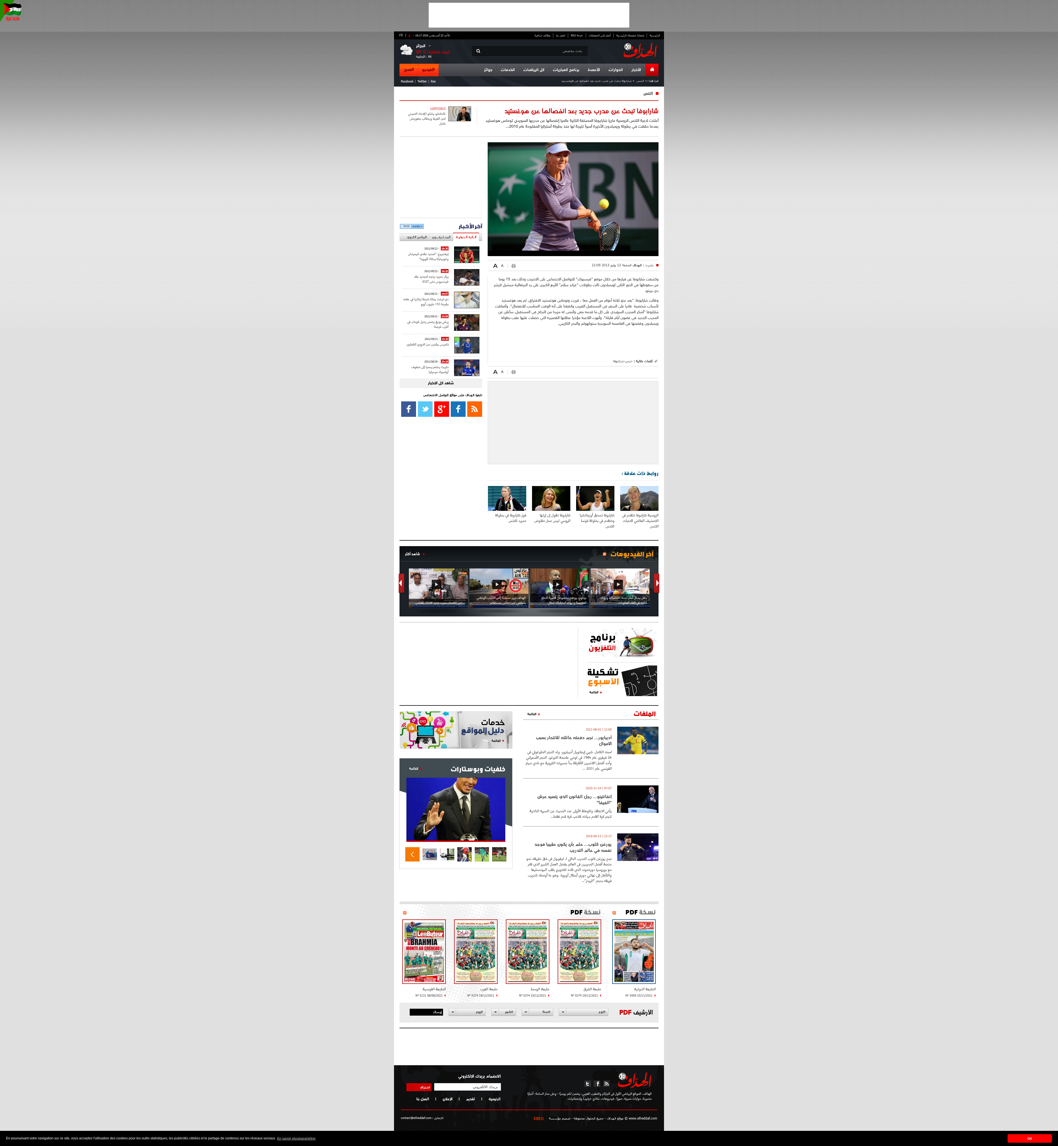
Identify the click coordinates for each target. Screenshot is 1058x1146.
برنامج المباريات (566, 70)
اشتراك (425, 1087)
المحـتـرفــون (441, 237)
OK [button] (1029, 1138)
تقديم (470, 1099)
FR (401, 35)
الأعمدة (594, 70)
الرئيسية (655, 35)
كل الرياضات (533, 70)
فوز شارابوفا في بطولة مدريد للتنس (510, 518)
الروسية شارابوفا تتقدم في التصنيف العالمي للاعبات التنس (640, 520)
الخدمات (508, 70)
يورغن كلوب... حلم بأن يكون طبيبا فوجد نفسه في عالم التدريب (573, 847)
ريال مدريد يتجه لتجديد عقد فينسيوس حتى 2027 (431, 278)
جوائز (488, 70)
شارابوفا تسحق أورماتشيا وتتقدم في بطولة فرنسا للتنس (597, 520)
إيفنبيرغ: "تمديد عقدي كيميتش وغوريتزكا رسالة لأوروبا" (428, 256)
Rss (433, 81)
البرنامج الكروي (417, 237)
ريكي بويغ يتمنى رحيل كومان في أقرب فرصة (428, 324)
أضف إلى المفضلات (600, 35)
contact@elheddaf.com (416, 1118)
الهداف (636, 265)
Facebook (407, 81)
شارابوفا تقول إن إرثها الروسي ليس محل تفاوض (552, 518)
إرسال (437, 1012)
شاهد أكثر (412, 554)
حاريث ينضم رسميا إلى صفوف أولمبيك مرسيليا (430, 369)
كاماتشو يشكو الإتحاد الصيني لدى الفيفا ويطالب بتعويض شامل (427, 118)
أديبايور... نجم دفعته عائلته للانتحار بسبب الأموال (574, 740)
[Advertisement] (529, 15)
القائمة (593, 692)
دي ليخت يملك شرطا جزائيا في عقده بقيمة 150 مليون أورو (426, 301)
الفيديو (428, 70)
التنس (640, 80)
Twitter (422, 81)
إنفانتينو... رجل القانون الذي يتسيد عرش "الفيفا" (574, 799)
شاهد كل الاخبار (441, 383)
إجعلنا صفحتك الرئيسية (630, 35)
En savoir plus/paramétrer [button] (296, 1138)
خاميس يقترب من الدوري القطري (428, 344)
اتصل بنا (560, 35)
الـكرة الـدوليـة (466, 237)
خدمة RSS (577, 35)
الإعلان (447, 1099)
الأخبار (636, 70)
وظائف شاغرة (542, 35)
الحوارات (616, 70)
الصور (409, 70)
